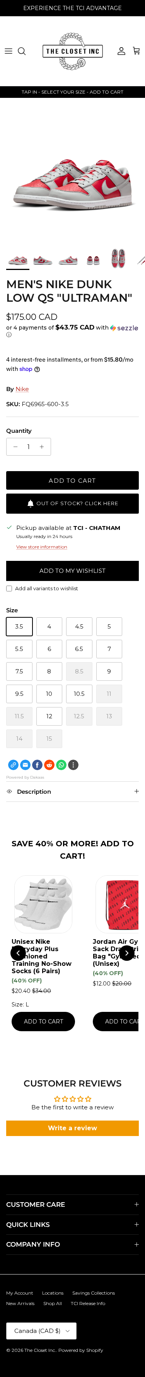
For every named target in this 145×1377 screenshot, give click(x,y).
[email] (25, 765)
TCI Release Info (88, 1303)
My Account (19, 1293)
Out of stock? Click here (77, 503)
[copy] (13, 765)
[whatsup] (61, 765)
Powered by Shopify (80, 1350)
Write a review (72, 1128)
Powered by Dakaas (25, 777)
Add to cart (72, 480)
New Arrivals (20, 1303)
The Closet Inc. (40, 1350)
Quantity (19, 430)
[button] (72, 331)
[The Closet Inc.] (73, 51)
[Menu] (8, 51)
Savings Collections (93, 1293)
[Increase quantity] (44, 446)
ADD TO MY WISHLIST (72, 570)
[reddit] (49, 765)
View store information (41, 547)
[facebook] (37, 765)
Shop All (52, 1303)
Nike (22, 389)
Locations (52, 1293)
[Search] (25, 51)
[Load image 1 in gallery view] (72, 170)
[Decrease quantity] (13, 446)
